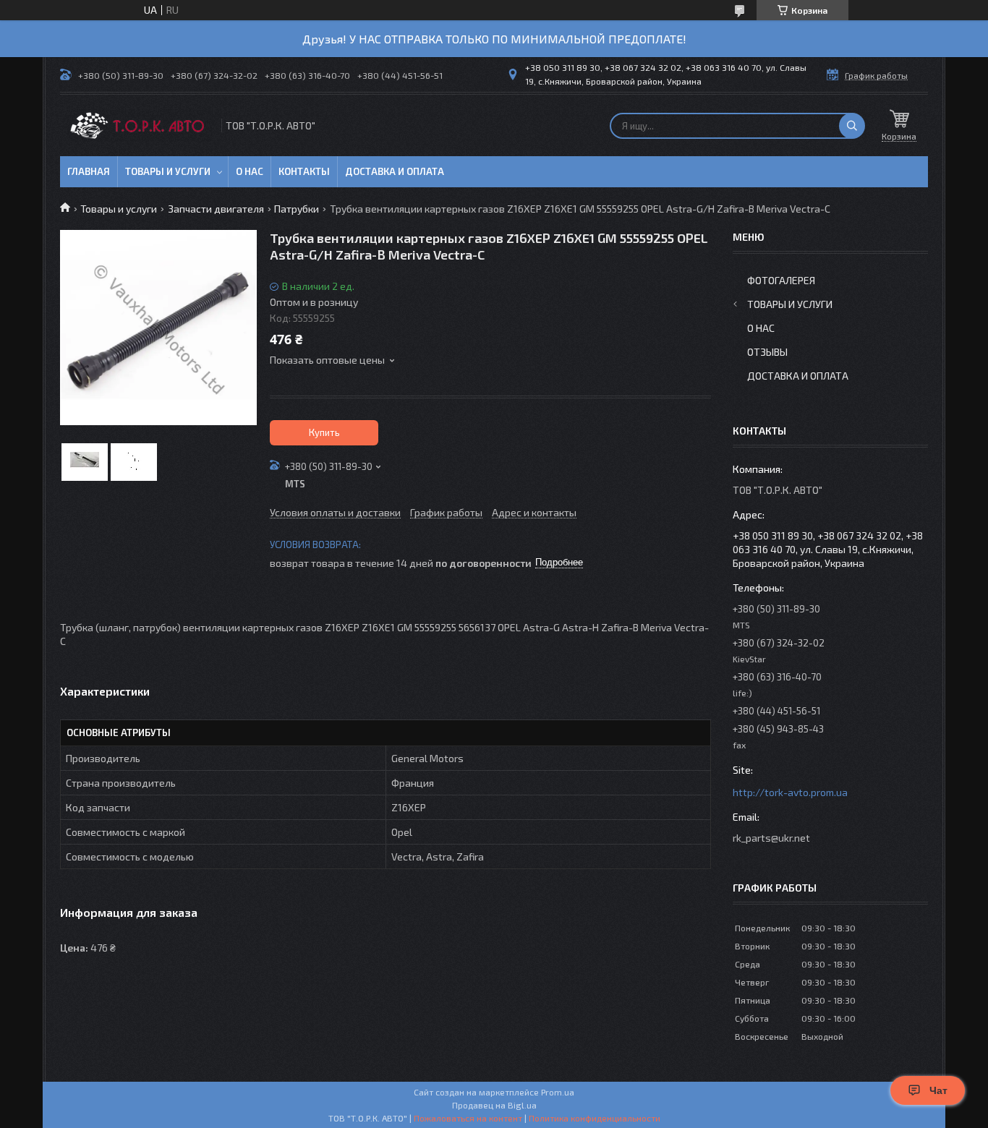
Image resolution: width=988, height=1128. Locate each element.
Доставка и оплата (394, 171)
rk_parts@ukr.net (771, 838)
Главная (88, 171)
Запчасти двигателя (216, 208)
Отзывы (767, 352)
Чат (938, 1090)
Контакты (304, 171)
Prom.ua (557, 1092)
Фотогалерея (781, 280)
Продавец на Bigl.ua (494, 1105)
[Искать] (852, 126)
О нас (249, 171)
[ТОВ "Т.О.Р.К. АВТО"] (139, 125)
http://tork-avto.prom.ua (790, 792)
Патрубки (296, 208)
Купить (324, 432)
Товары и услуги (167, 171)
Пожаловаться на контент (468, 1118)
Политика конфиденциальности (594, 1118)
